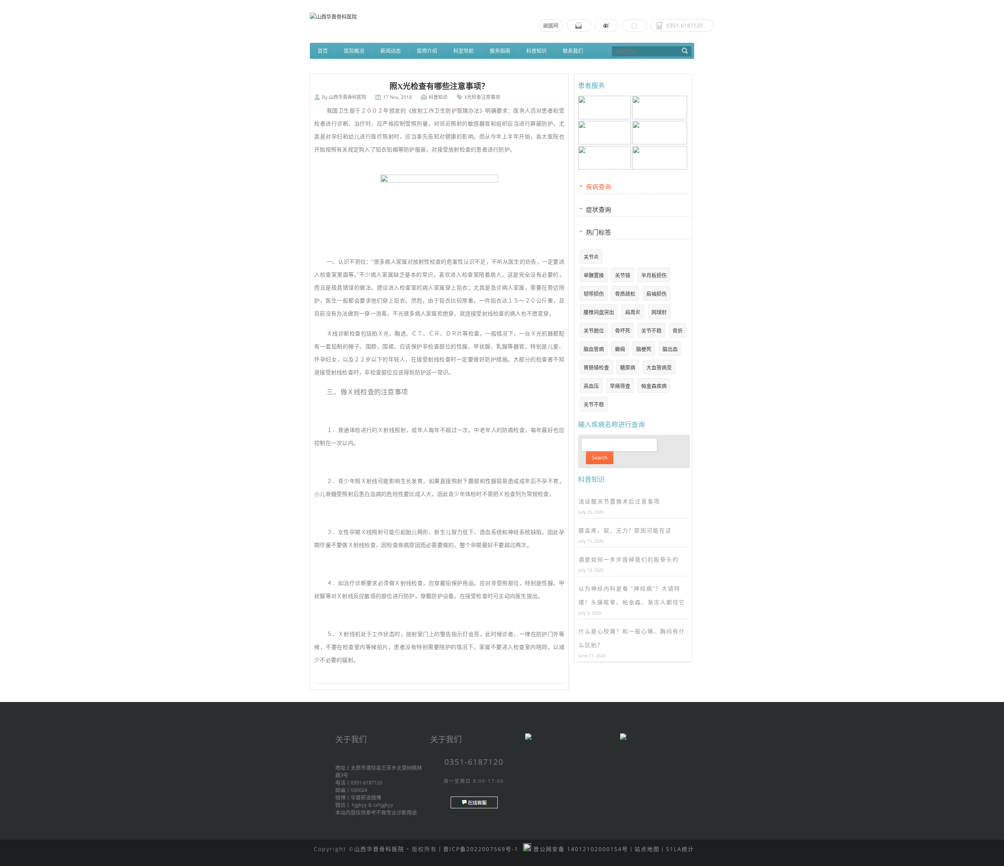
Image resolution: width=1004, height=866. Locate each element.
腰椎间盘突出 (599, 311)
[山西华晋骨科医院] (502, 16)
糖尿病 (627, 367)
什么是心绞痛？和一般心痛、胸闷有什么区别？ (631, 638)
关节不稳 (651, 330)
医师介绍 (427, 50)
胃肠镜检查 (596, 367)
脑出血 (670, 348)
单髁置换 (594, 275)
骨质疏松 (625, 293)
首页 (323, 50)
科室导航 (463, 50)
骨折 (678, 330)
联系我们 (573, 50)
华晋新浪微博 (366, 797)
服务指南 (500, 50)
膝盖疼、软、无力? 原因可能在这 (625, 530)
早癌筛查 (620, 385)
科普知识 (536, 50)
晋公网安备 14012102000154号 (579, 849)
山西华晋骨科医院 (347, 97)
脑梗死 (643, 348)
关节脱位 (594, 330)
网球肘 (659, 311)
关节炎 (591, 256)
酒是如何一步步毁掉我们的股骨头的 (628, 559)
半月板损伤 (654, 275)
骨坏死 (622, 330)
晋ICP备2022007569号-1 (480, 849)
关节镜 (622, 275)
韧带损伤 (594, 293)
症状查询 (598, 209)
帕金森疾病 (654, 385)
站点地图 (647, 849)
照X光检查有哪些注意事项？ (439, 86)
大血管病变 (659, 367)
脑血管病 (594, 348)
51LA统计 (680, 849)
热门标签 (598, 232)
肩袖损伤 (656, 293)
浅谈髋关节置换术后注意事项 (619, 501)
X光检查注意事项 (482, 97)
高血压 (591, 385)
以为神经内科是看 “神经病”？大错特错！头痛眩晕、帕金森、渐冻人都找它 (631, 595)
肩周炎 (632, 311)
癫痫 (620, 348)
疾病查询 (598, 186)
